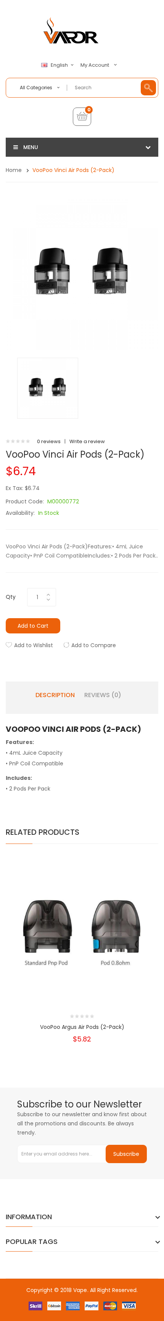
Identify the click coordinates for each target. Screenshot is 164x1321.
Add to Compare (93, 645)
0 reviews (49, 441)
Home (14, 170)
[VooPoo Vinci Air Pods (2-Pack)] (48, 388)
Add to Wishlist (33, 645)
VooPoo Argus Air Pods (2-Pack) (82, 1027)
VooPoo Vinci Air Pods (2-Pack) (73, 170)
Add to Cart (33, 626)
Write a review (87, 441)
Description (55, 695)
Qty (11, 597)
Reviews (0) (102, 695)
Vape (80, 1290)
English (60, 65)
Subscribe (126, 1154)
